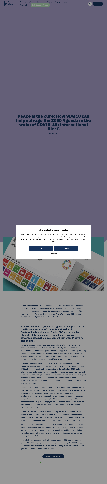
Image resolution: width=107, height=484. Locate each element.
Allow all (66, 248)
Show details (53, 253)
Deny (40, 248)
